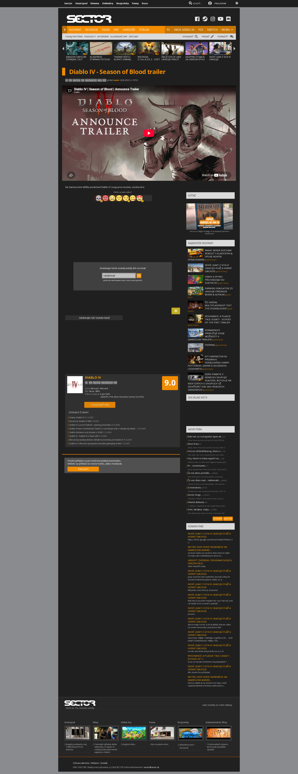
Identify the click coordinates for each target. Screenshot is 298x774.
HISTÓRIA (78, 36)
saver (116, 80)
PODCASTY (90, 36)
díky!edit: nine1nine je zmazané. (203, 590)
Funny (135, 3)
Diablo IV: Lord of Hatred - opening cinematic (90, 424)
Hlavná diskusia (196, 502)
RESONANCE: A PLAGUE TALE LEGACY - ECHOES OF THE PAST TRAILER (218, 319)
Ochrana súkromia (81, 763)
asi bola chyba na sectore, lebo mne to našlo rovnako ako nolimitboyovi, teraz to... (209, 554)
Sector (68, 3)
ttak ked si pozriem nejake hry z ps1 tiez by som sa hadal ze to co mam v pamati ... (210, 602)
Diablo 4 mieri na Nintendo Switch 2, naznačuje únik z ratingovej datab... (103, 428)
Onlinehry (107, 3)
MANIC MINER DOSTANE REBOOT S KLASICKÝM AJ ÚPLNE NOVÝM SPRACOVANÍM (210, 255)
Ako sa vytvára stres (159, 744)
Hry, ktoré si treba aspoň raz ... (204, 458)
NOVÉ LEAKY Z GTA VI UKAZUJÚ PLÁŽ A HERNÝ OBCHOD (218, 268)
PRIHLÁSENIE (220, 3)
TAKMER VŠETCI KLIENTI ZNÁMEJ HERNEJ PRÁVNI (122, 59)
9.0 (170, 382)
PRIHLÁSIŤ (83, 469)
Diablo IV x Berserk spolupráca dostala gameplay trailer (95, 443)
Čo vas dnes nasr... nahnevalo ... (204, 480)
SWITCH (212, 29)
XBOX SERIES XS (184, 29)
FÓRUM (144, 29)
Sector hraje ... (195, 494)
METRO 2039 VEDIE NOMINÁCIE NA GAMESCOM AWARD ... (207, 548)
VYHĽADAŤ (188, 36)
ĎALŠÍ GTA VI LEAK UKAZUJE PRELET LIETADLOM (171, 59)
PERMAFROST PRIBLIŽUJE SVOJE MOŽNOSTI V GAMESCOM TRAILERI (206, 335)
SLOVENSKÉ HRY (118, 36)
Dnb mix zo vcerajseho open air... (205, 436)
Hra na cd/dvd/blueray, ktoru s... (205, 451)
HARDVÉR (129, 29)
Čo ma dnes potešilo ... (199, 472)
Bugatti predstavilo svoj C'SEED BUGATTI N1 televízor (76, 747)
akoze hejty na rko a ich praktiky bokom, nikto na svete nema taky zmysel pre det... (209, 626)
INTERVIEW (103, 36)
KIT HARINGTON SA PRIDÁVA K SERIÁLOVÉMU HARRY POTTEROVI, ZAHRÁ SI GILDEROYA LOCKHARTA (208, 362)
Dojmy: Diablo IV (76, 417)
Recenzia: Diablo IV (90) (80, 421)
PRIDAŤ (206, 36)
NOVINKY (75, 29)
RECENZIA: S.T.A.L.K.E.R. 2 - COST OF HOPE (149, 59)
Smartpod (81, 3)
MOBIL (225, 29)
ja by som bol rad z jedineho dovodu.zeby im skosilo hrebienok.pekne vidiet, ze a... (209, 578)
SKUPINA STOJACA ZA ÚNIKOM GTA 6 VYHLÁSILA (195, 59)
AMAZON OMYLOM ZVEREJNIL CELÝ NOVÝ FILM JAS (76, 59)
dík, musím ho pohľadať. (199, 672)
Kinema (94, 3)
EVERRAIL (210, 344)
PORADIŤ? (223, 36)
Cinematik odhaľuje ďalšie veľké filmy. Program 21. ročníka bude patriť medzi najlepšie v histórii (105, 748)
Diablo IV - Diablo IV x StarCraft (83, 436)
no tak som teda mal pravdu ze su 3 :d (206, 651)
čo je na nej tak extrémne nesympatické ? (207, 661)
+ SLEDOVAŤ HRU (99, 404)
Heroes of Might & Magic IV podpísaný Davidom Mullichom (209, 232)
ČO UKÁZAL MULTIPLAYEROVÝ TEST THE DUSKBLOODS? (218, 305)
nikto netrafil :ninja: (197, 566)
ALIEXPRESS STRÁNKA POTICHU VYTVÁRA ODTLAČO (100, 59)
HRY (116, 29)
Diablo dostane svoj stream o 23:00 (85, 432)
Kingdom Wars (128, 744)
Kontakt (104, 763)
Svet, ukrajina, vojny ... (199, 509)
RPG (98, 391)
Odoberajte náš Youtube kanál (94, 317)
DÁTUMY (133, 36)
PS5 (200, 29)
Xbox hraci (193, 443)
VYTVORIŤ (217, 518)
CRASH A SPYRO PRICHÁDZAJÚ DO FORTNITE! (214, 279)
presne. (191, 614)
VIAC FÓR (228, 518)
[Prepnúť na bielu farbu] (236, 3)
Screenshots (194, 487)
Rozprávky (122, 3)
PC (168, 29)
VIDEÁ (106, 29)
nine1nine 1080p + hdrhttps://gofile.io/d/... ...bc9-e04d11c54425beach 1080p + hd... (210, 639)
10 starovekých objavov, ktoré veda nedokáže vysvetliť (217, 747)
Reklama (95, 763)
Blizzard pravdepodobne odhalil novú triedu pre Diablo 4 (96, 439)
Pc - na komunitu (196, 465)
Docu (145, 3)
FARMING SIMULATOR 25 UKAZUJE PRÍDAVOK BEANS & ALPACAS (219, 291)
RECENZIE (91, 29)
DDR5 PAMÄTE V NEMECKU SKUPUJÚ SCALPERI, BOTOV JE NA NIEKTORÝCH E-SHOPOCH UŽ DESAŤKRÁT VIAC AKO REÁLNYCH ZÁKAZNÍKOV (209, 382)
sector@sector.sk (151, 767)
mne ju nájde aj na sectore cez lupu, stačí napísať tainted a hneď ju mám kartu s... (207, 684)
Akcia (91, 391)
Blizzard (95, 388)
